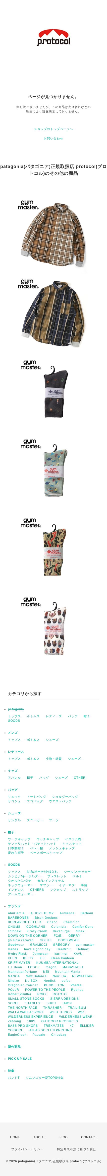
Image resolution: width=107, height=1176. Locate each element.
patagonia (16, 709)
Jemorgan (41, 954)
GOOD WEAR (68, 940)
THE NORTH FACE (22, 1008)
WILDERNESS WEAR (76, 1016)
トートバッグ (36, 796)
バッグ (73, 716)
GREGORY (61, 944)
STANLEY (33, 1003)
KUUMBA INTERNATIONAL (57, 962)
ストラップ (80, 890)
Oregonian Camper (23, 985)
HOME (15, 1137)
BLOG (63, 1137)
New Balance (36, 976)
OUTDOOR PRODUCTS (59, 1021)
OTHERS (37, 890)
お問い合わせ (53, 138)
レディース (54, 716)
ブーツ (54, 820)
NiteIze (13, 980)
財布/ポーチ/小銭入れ (42, 872)
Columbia (58, 926)
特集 (11, 1070)
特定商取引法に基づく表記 (76, 1149)
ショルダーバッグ (65, 796)
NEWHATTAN (82, 976)
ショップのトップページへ (53, 129)
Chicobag (58, 1034)
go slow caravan (21, 940)
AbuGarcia (16, 913)
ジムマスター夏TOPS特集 (45, 1078)
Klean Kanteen (62, 958)
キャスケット (72, 844)
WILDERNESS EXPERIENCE (30, 1016)
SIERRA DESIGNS (64, 998)
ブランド (14, 906)
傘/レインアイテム (51, 880)
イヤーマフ (67, 885)
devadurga (61, 931)
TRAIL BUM (77, 1008)
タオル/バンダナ (20, 880)
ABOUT (39, 1137)
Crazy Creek (37, 931)
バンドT (14, 1078)
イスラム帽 (73, 839)
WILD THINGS (61, 1012)
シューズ (52, 740)
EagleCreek (17, 1034)
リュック (14, 796)
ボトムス (33, 716)
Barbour (87, 913)
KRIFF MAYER (19, 962)
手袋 (84, 885)
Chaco (52, 922)
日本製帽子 (16, 848)
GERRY (74, 936)
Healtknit (63, 949)
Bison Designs (46, 918)
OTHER (80, 778)
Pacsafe (39, 1034)
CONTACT (89, 1137)
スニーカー (35, 820)
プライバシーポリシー (27, 1149)
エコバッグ (35, 801)
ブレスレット (57, 876)
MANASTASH (72, 967)
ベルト (77, 876)
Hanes (13, 949)
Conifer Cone (83, 926)
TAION (67, 1003)
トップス (14, 716)
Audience (67, 913)
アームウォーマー (21, 894)
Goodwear (16, 944)
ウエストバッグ (60, 801)
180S (31, 1021)
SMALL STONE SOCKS (26, 998)
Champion (71, 922)
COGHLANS (35, 926)
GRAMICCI (38, 944)
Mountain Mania (67, 972)
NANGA (14, 976)
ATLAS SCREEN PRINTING (50, 1030)
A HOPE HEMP (42, 913)
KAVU (78, 954)
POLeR (13, 990)
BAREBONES (18, 918)
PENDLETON (54, 985)
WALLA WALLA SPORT (26, 1012)
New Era (59, 976)
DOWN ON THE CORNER (28, 936)
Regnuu (77, 990)
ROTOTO (60, 994)
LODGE (34, 967)
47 (72, 1026)
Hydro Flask (17, 954)
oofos (66, 980)
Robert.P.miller (19, 994)
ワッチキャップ (48, 839)
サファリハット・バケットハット (32, 844)
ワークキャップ (19, 839)
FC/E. (58, 936)
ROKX (42, 994)
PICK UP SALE (20, 1058)
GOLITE (46, 940)
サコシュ (14, 801)
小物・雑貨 (54, 758)
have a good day (37, 949)
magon (51, 967)
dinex (80, 931)
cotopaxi (14, 931)
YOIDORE (15, 1030)
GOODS (14, 720)
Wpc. (82, 1012)
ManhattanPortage (22, 972)
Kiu (42, 958)
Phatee (76, 985)
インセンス (16, 890)
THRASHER (52, 1008)
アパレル (14, 778)
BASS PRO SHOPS (23, 1026)
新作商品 (14, 1046)
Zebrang (14, 1021)
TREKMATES (54, 1026)
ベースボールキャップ (46, 852)
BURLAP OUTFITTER (24, 922)
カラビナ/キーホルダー (24, 876)
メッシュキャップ (62, 848)
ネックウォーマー (21, 885)
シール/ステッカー (77, 872)
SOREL (13, 1003)
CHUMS (14, 926)
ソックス (14, 872)
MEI (46, 972)
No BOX (31, 980)
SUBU (51, 1003)
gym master (85, 944)
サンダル (14, 820)
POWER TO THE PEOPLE (45, 990)
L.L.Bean (15, 967)
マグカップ (58, 890)
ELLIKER (87, 1026)
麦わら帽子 (16, 852)
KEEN (12, 958)
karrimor (61, 954)
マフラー (46, 885)
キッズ (13, 770)
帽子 (87, 716)
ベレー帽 (36, 848)
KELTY (28, 958)
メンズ (13, 732)
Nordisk (50, 980)
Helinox (83, 949)
